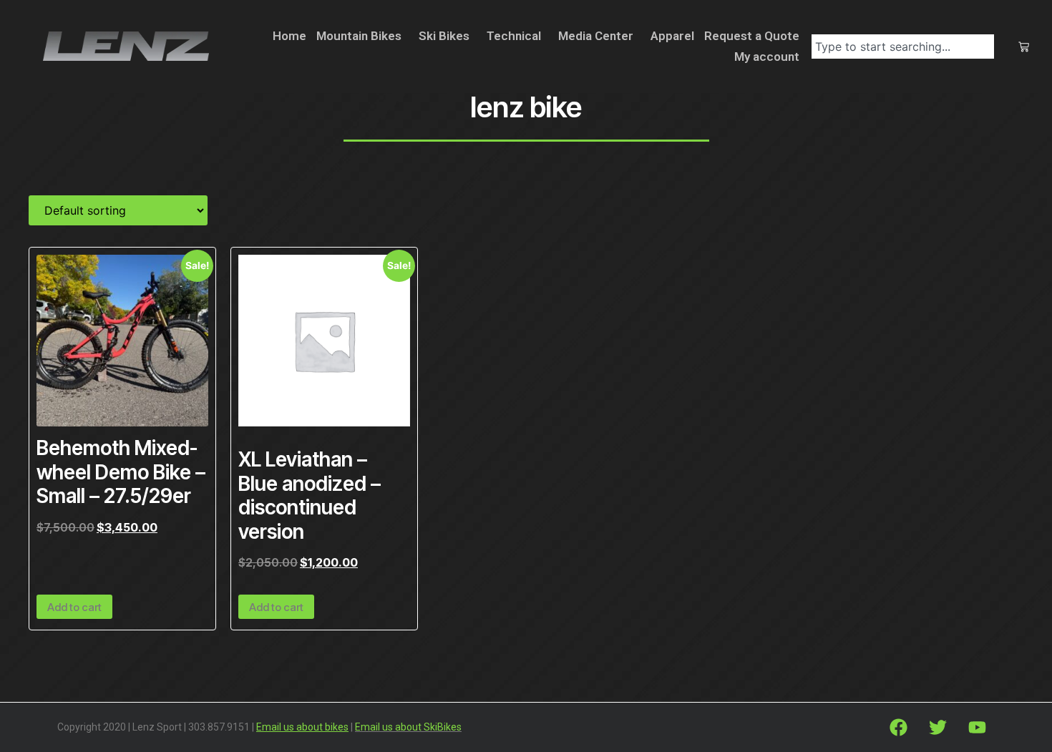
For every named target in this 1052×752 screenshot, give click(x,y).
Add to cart (74, 607)
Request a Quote (751, 36)
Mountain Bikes (358, 36)
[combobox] (903, 46)
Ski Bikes (444, 36)
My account (766, 56)
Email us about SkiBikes (408, 727)
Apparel (672, 36)
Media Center (595, 36)
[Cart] (1023, 47)
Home (289, 36)
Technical (514, 36)
